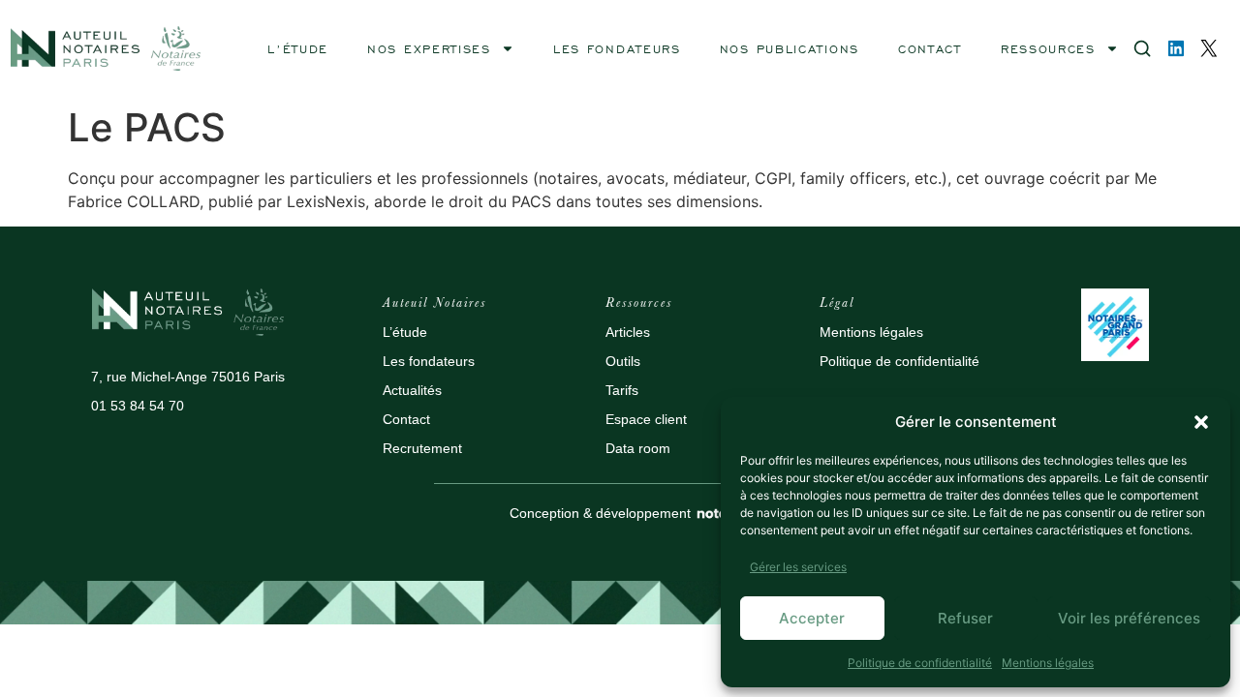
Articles (627, 332)
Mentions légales (1048, 662)
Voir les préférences (1129, 618)
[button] (1201, 422)
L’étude (405, 332)
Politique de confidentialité (920, 662)
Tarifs (621, 390)
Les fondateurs (429, 361)
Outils (622, 361)
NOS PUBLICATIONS (789, 49)
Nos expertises (429, 49)
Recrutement (422, 448)
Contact (406, 419)
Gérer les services (798, 567)
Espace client (646, 419)
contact (930, 49)
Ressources (1048, 49)
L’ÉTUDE (297, 49)
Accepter (812, 618)
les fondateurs (617, 49)
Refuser (965, 618)
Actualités (412, 390)
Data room (637, 448)
